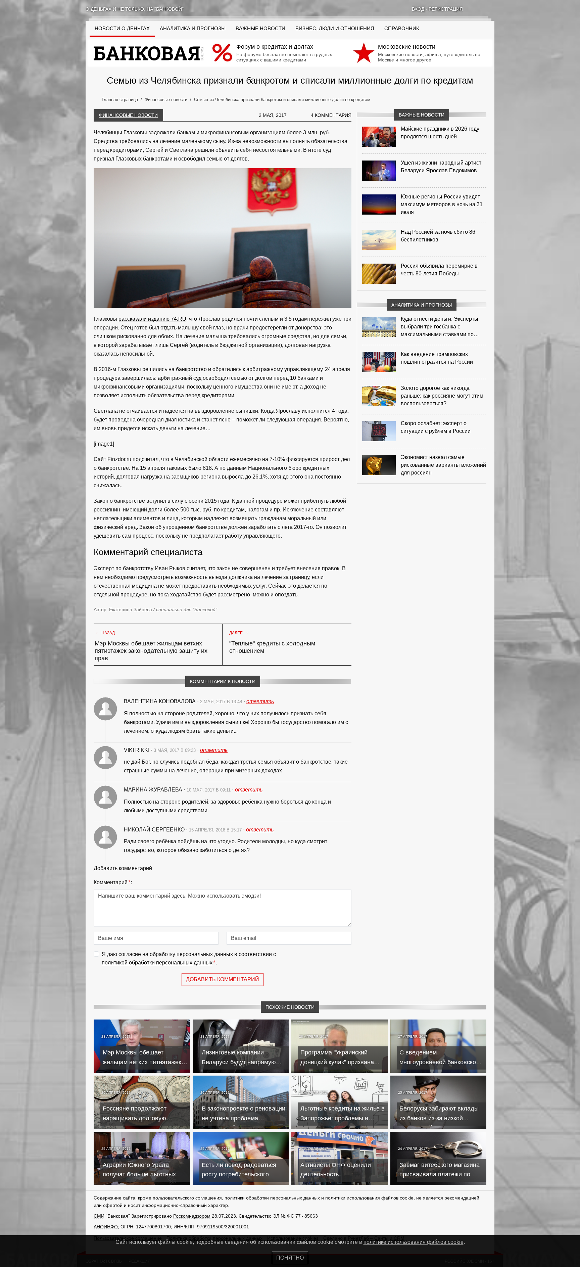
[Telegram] (491, 9)
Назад (105, 632)
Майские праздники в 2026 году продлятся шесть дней (440, 132)
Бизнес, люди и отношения (334, 28)
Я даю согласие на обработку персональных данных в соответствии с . (189, 958)
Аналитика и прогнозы (193, 28)
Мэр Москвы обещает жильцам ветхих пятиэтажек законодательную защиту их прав (151, 651)
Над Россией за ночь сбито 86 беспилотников (438, 235)
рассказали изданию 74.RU (152, 319)
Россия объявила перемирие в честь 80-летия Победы (439, 269)
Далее (239, 632)
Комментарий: (113, 882)
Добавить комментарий (222, 979)
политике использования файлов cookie (414, 1242)
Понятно (290, 1258)
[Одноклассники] (483, 9)
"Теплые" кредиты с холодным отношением (272, 647)
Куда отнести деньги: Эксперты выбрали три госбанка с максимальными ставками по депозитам (439, 327)
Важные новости (260, 28)
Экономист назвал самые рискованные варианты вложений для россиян (443, 465)
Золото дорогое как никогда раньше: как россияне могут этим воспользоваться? (442, 395)
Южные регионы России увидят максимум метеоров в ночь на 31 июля (442, 204)
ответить (260, 701)
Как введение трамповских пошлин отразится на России (437, 358)
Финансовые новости (128, 115)
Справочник (401, 28)
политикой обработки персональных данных (157, 962)
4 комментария (331, 115)
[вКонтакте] (474, 9)
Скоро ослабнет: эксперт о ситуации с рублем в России (436, 427)
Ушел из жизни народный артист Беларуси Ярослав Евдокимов (441, 166)
